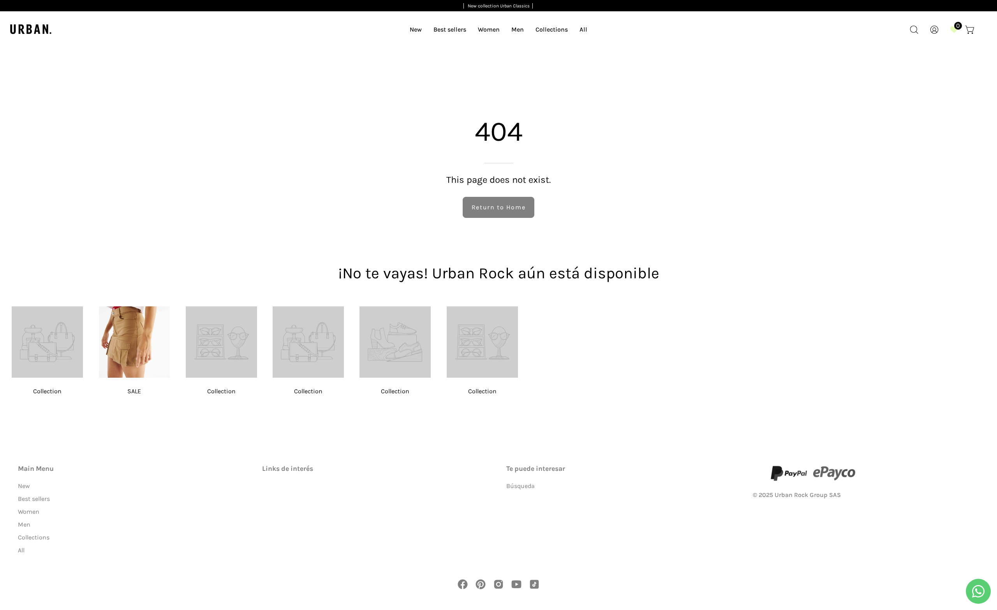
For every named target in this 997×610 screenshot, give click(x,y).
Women (28, 511)
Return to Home (498, 207)
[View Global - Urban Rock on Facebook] (463, 584)
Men (24, 524)
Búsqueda (520, 486)
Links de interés (287, 468)
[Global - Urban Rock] (31, 29)
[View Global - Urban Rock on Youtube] (516, 584)
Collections (33, 537)
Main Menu (36, 468)
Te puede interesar (535, 468)
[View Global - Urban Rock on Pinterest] (480, 584)
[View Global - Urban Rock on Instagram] (498, 584)
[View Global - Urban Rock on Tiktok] (534, 584)
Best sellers (34, 498)
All (21, 550)
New (24, 486)
